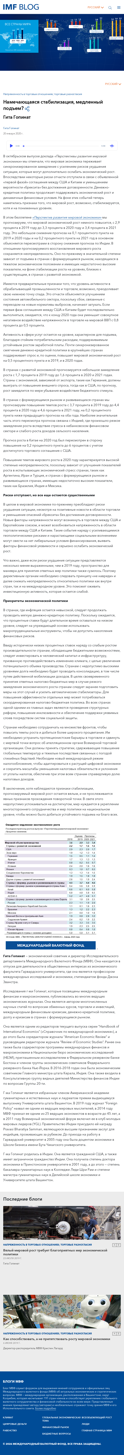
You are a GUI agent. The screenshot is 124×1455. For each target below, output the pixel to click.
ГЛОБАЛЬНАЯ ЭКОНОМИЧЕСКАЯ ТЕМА (61, 1419)
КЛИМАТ (8, 1417)
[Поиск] (110, 7)
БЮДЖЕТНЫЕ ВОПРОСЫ (56, 1434)
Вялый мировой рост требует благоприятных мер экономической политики (55, 1252)
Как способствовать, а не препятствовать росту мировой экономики (56, 1339)
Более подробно (45, 1408)
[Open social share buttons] (27, 108)
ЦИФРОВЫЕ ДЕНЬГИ (15, 1424)
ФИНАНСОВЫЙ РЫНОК (55, 1427)
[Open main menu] (119, 7)
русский (94, 7)
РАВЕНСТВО (10, 1430)
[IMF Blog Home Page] (21, 7)
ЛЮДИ (85, 1424)
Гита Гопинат (11, 128)
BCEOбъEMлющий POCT (97, 1417)
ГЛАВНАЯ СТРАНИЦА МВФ (97, 1430)
